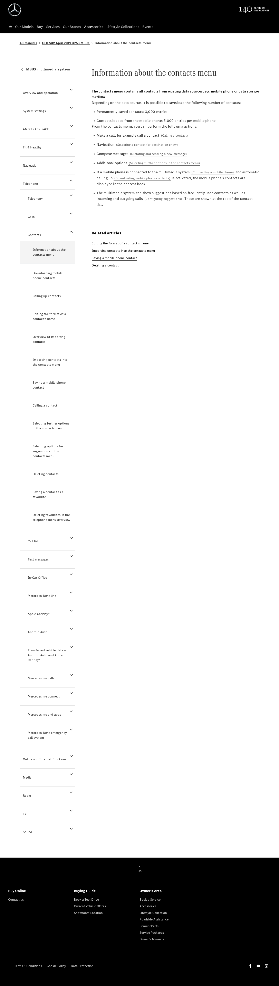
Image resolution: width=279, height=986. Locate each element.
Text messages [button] (38, 559)
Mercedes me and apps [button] (44, 714)
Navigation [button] (31, 165)
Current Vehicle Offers (90, 906)
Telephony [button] (35, 198)
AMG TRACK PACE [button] (36, 129)
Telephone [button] (30, 184)
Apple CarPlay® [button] (39, 614)
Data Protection (82, 966)
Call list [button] (33, 541)
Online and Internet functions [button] (45, 759)
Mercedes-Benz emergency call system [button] (47, 735)
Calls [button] (31, 217)
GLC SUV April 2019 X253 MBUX (66, 43)
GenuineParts (149, 926)
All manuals (28, 43)
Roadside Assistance (154, 919)
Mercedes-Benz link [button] (42, 596)
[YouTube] (258, 965)
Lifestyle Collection (153, 913)
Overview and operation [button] (40, 93)
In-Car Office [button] (37, 577)
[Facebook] (250, 965)
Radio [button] (27, 795)
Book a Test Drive (86, 899)
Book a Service (150, 899)
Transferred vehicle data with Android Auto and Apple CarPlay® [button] (49, 655)
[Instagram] (266, 965)
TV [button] (25, 814)
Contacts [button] (34, 235)
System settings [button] (34, 111)
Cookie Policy (56, 966)
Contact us (16, 899)
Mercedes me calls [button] (41, 678)
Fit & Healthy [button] (32, 147)
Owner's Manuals (152, 939)
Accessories (148, 906)
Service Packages (152, 932)
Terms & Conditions (28, 966)
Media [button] (27, 777)
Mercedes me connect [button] (44, 696)
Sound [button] (27, 832)
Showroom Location (88, 913)
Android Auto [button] (37, 632)
